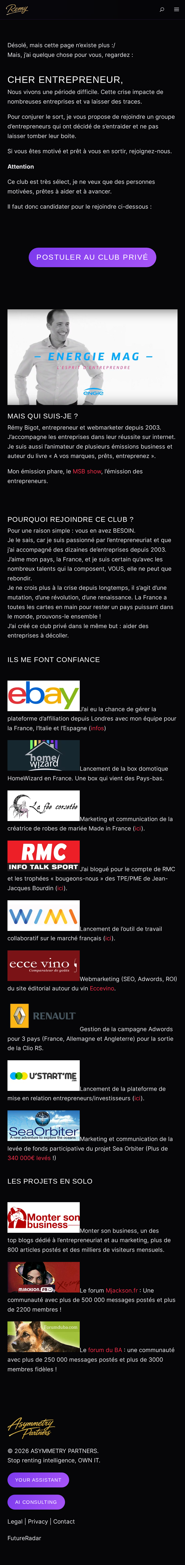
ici (138, 828)
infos (97, 728)
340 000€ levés (29, 1157)
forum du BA (105, 1349)
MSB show (87, 471)
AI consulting (36, 1502)
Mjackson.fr (122, 1290)
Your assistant (38, 1480)
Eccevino (102, 988)
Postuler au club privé (92, 257)
